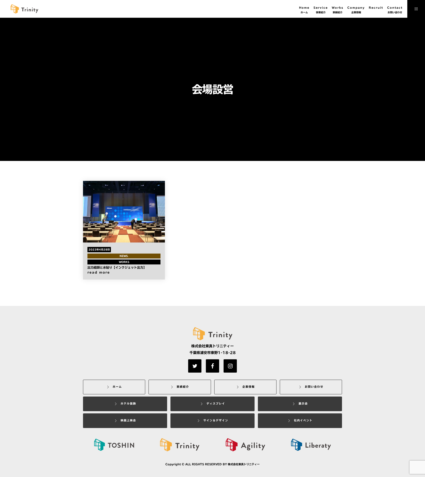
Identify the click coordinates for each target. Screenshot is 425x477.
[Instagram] (230, 366)
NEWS (124, 255)
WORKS (124, 261)
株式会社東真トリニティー (244, 464)
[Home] (180, 445)
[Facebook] (212, 366)
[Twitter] (194, 366)
